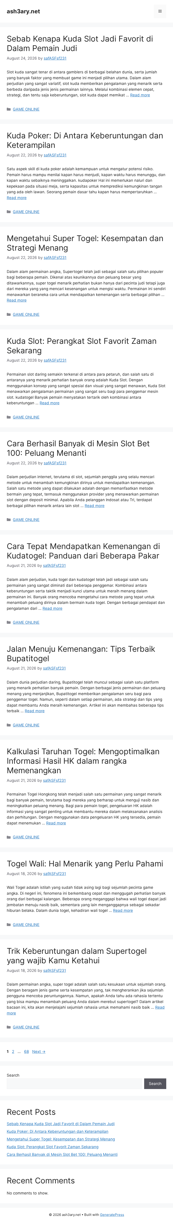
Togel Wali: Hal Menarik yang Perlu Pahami (85, 863)
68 (27, 1051)
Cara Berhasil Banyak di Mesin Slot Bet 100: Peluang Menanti (78, 448)
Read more (140, 95)
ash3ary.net (23, 11)
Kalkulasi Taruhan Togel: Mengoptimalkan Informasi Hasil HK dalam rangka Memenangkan (83, 761)
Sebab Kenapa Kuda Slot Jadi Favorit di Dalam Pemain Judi (61, 1124)
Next (39, 1051)
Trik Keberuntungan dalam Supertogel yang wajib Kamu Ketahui (77, 955)
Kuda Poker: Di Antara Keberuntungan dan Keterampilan (57, 1131)
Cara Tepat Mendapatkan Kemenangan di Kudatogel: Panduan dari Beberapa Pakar (83, 550)
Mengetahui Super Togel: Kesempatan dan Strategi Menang (61, 1139)
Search (13, 1075)
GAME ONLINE (26, 109)
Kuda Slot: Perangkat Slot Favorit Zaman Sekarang (52, 1147)
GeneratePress (112, 1215)
